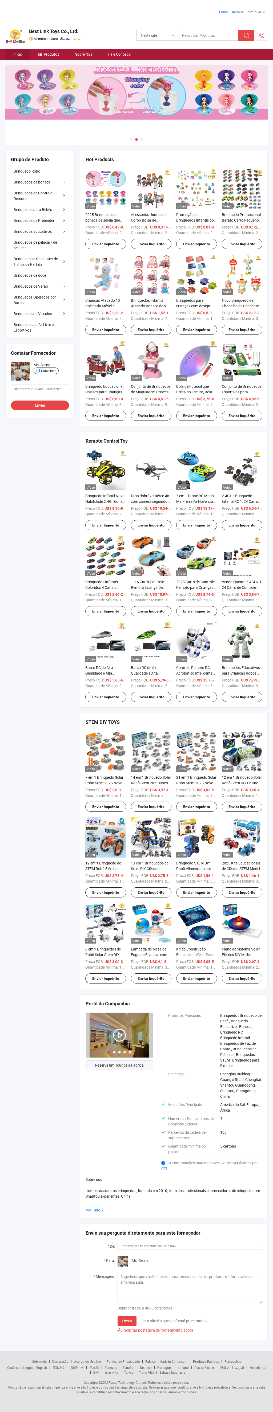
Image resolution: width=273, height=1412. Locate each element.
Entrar (223, 12)
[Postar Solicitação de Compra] (262, 35)
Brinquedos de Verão (31, 286)
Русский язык (204, 1367)
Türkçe (128, 1372)
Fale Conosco (119, 54)
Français (111, 1367)
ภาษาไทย (111, 1372)
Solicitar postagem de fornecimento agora (155, 1330)
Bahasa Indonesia (172, 1372)
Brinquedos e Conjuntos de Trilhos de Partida (36, 261)
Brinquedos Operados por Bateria (35, 300)
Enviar (127, 1320)
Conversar (48, 371)
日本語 (94, 1367)
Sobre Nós (83, 54)
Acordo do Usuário (87, 1361)
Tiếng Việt (146, 1372)
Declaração (60, 1361)
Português (164, 1367)
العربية (239, 1367)
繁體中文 (77, 1367)
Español (128, 1367)
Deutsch (146, 1367)
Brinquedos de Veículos (33, 313)
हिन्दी (96, 1372)
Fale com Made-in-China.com (166, 1361)
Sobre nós (39, 1361)
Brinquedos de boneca (32, 182)
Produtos (51, 54)
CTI (164, 1168)
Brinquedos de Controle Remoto (33, 195)
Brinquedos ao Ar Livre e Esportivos (34, 327)
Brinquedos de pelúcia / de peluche (35, 245)
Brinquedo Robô (27, 171)
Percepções (232, 1361)
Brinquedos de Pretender (34, 220)
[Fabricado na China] (39, 10)
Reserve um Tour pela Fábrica (119, 1065)
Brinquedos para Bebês (33, 209)
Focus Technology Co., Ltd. (128, 1382)
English (41, 1367)
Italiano (183, 1367)
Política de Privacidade (123, 1361)
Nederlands (258, 1367)
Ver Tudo (93, 1210)
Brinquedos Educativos (33, 231)
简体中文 (59, 1367)
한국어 (225, 1367)
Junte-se (237, 12)
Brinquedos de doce (30, 275)
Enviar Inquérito (105, 244)
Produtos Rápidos (206, 1361)
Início (17, 54)
